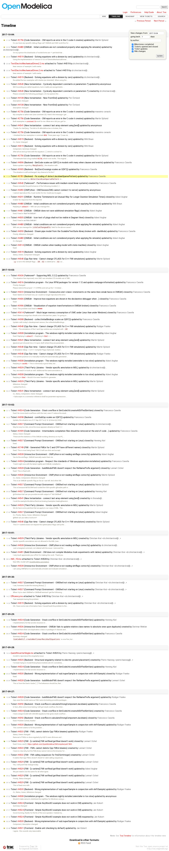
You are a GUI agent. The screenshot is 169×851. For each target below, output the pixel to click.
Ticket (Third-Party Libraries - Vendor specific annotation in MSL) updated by (56, 367)
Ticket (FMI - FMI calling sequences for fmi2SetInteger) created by (50, 755)
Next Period (159, 21)
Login (125, 12)
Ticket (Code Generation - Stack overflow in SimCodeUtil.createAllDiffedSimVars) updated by (61, 620)
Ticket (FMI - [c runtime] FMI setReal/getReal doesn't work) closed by (51, 741)
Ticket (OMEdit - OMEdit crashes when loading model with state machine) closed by (57, 245)
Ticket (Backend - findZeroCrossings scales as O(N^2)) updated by (51, 169)
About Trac (161, 12)
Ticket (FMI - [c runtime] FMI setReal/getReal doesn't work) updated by (52, 762)
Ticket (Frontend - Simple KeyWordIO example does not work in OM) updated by (54, 803)
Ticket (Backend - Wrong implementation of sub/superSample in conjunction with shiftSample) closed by (67, 673)
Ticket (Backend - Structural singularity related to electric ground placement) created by (69, 660)
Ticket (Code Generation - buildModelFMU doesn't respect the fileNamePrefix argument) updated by (65, 680)
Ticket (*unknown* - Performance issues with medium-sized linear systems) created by (61, 183)
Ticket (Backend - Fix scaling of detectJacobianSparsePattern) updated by (55, 176)
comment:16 (31, 121)
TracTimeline (125, 836)
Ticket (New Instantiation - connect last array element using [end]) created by (54, 498)
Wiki (104, 16)
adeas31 (25, 207)
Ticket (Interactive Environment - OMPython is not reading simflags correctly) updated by (60, 454)
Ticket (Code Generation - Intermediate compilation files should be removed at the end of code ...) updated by (71, 431)
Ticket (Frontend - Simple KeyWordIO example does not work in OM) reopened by (55, 817)
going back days (143, 37)
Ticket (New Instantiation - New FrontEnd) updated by (43, 98)
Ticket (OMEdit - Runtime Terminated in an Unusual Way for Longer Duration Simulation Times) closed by (67, 197)
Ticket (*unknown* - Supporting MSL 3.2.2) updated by (46, 275)
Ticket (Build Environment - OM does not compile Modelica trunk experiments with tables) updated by (75, 552)
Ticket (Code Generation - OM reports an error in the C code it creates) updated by (57, 40)
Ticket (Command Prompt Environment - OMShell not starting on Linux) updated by (59, 424)
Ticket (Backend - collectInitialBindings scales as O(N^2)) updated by (53, 319)
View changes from (139, 33)
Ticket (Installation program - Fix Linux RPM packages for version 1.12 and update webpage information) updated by (74, 282)
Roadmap (130, 16)
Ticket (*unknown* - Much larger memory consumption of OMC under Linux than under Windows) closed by (70, 312)
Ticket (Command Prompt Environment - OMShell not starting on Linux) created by (66, 589)
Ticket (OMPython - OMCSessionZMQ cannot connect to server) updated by (53, 190)
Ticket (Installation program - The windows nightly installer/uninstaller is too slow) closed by (61, 333)
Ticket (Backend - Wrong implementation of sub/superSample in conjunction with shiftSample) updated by (68, 724)
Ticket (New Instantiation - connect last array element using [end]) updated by (54, 125)
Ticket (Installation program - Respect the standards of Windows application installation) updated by (67, 461)
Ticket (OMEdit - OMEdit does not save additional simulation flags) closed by (54, 210)
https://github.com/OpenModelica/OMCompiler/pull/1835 (50, 744)
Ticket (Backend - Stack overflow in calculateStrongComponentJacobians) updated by (61, 704)
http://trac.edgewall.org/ (157, 849)
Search (161, 16)
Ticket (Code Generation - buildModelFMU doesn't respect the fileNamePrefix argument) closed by (64, 468)
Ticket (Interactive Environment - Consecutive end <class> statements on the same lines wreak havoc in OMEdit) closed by (78, 292)
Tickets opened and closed (146, 47)
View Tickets (146, 16)
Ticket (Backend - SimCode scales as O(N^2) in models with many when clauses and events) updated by (69, 162)
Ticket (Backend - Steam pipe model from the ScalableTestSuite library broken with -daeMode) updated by (70, 231)
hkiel (46, 336)
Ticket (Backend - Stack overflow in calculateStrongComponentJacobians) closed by (60, 718)
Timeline (115, 16)
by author (135, 40)
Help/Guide (149, 12)
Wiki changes (140, 51)
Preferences (136, 12)
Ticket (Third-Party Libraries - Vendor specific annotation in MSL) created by (63, 538)
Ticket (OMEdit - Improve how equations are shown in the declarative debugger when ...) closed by (66, 299)
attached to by (48, 63)
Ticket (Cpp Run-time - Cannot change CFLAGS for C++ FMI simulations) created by (57, 521)
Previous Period (144, 21)
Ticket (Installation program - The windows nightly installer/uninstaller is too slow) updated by (62, 361)
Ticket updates (140, 49)
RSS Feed (86, 843)
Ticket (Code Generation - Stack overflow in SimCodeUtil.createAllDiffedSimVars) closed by (63, 410)
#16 (45, 135)
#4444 (39, 309)
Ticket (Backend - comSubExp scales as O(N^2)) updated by (48, 417)
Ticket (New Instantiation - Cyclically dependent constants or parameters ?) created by (61, 91)
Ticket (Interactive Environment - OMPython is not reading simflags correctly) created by (69, 566)
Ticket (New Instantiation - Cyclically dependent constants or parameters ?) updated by (58, 84)
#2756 (39, 159)
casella (24, 364)
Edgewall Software (30, 849)
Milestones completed (144, 44)
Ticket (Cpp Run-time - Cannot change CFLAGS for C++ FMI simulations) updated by (58, 259)
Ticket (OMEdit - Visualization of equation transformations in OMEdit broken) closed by (61, 305)
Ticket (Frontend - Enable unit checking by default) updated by (46, 828)
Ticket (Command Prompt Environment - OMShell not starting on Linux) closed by (55, 440)
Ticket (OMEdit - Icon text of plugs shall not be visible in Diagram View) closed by (56, 217)
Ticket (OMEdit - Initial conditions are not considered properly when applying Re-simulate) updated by (64, 203)
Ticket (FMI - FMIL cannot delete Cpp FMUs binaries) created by (49, 748)
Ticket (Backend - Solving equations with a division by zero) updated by (53, 56)
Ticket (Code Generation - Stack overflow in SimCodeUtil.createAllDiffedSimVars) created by (64, 711)
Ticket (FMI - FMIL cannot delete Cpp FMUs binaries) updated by (49, 731)
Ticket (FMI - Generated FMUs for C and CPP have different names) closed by (55, 447)
